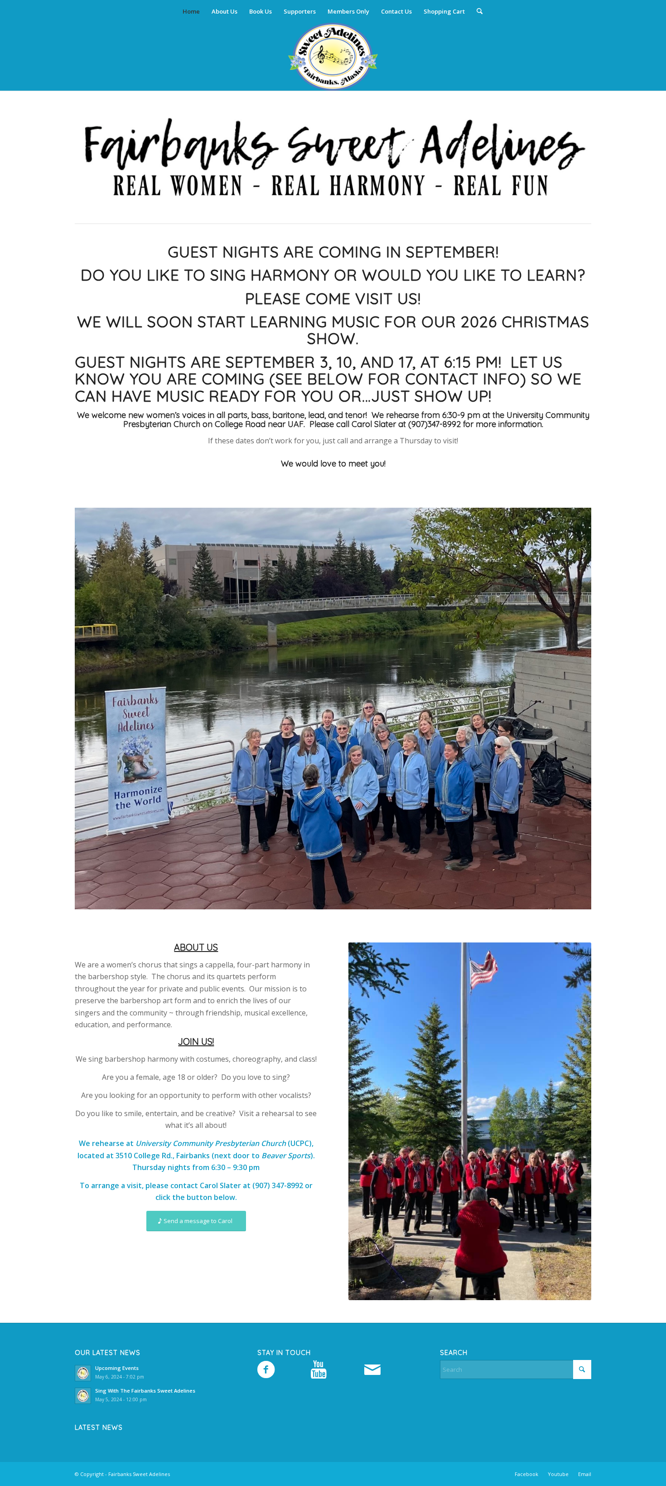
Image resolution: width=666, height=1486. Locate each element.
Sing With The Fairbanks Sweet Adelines (145, 1390)
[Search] (477, 11)
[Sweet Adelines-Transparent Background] (333, 57)
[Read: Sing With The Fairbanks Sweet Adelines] (83, 1396)
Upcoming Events (117, 1368)
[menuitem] (191, 11)
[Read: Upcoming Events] (83, 1373)
